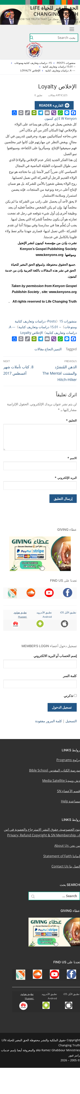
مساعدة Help (70, 801)
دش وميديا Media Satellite (61, 780)
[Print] (21, 112)
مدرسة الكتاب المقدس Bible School (54, 770)
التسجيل (71, 721)
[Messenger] (67, 112)
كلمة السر (70, 676)
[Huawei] (21, 2)
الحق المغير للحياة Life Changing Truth (54, 11)
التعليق (71, 420)
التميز (58, 349)
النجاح (49, 349)
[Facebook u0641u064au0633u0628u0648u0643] (76, 2)
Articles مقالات (58, 95)
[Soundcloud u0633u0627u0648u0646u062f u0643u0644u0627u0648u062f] (64, 2)
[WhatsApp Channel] (45, 2)
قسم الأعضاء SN (68, 791)
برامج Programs (68, 760)
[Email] (47, 112)
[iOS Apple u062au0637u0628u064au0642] (27, 2)
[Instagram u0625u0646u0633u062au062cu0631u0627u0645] (51, 2)
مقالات (39, 349)
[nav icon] (71, 29)
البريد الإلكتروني (66, 478)
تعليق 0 (38, 95)
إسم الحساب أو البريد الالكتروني (55, 655)
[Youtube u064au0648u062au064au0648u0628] (69, 2)
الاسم (72, 458)
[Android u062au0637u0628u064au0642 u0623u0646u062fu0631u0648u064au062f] (33, 2)
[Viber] (53, 112)
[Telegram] (40, 112)
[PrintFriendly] (34, 112)
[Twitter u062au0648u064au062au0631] (58, 2)
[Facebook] (73, 112)
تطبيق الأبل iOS (68, 612)
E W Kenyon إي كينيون (61, 118)
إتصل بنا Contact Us (65, 866)
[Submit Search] (31, 37)
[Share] (14, 112)
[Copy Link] (27, 112)
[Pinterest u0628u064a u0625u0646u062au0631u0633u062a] (39, 2)
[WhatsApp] (60, 112)
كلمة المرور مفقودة (48, 721)
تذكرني (68, 695)
